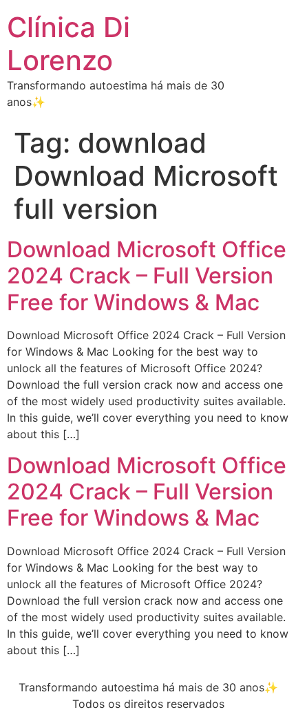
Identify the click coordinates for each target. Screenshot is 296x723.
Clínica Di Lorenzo (68, 43)
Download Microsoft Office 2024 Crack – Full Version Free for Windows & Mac (146, 276)
